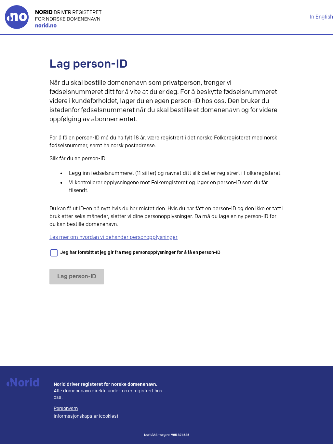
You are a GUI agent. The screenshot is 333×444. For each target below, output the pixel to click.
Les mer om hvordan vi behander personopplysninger (113, 237)
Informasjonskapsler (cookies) (86, 416)
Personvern (66, 408)
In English (321, 17)
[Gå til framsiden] (53, 17)
